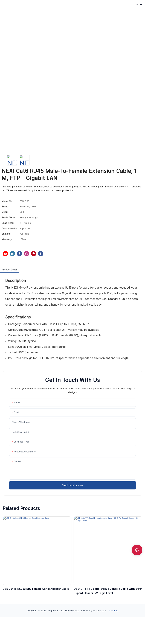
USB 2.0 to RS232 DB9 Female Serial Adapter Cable (36, 588)
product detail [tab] (9, 269)
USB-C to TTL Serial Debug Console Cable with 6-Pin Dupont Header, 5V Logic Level (108, 591)
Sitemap (113, 610)
